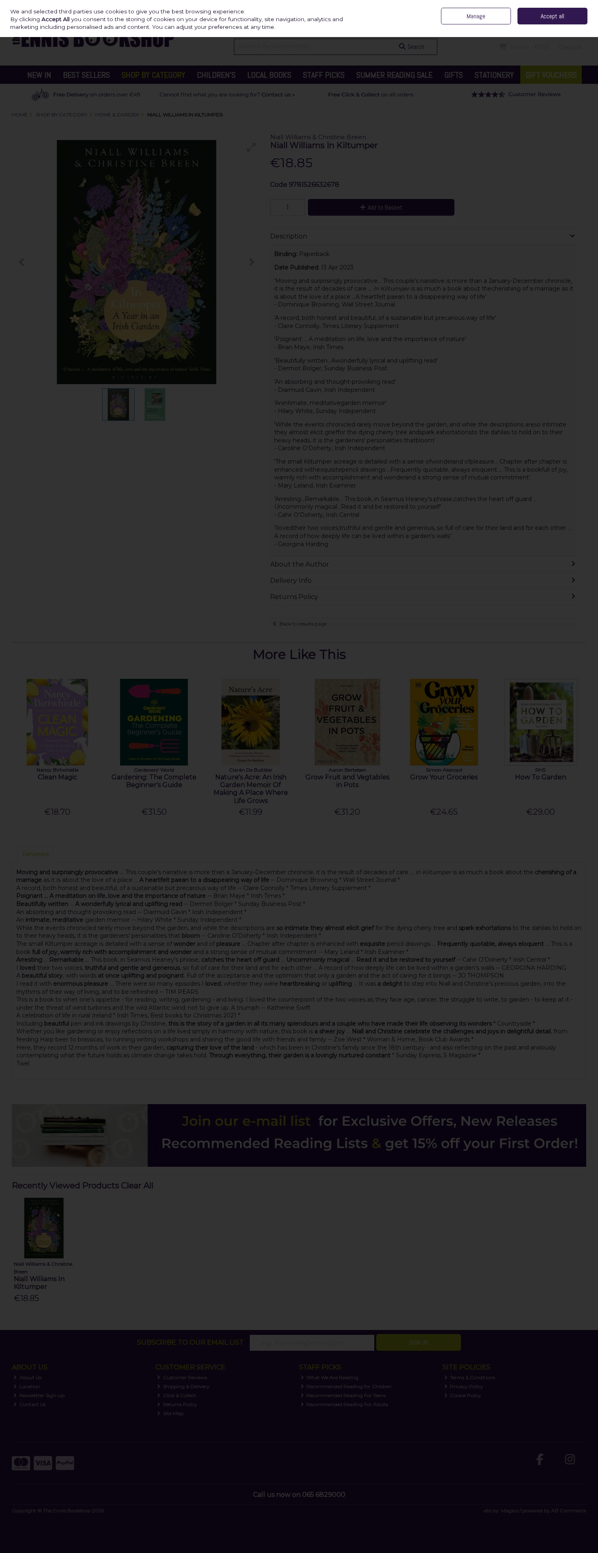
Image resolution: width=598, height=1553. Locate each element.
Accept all (552, 16)
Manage (476, 16)
